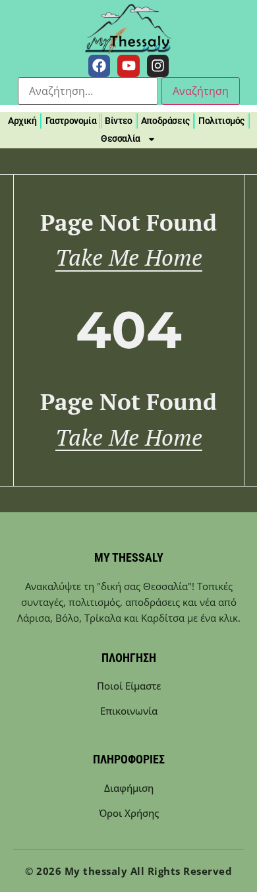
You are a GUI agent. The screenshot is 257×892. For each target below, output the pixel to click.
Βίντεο (118, 120)
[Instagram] (158, 66)
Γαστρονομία (71, 120)
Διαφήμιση (129, 787)
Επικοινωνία (128, 710)
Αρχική (22, 120)
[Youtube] (128, 66)
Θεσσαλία (120, 138)
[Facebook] (99, 66)
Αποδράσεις (165, 120)
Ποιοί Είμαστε (129, 685)
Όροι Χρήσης (129, 812)
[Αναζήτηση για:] (88, 91)
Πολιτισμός (221, 120)
